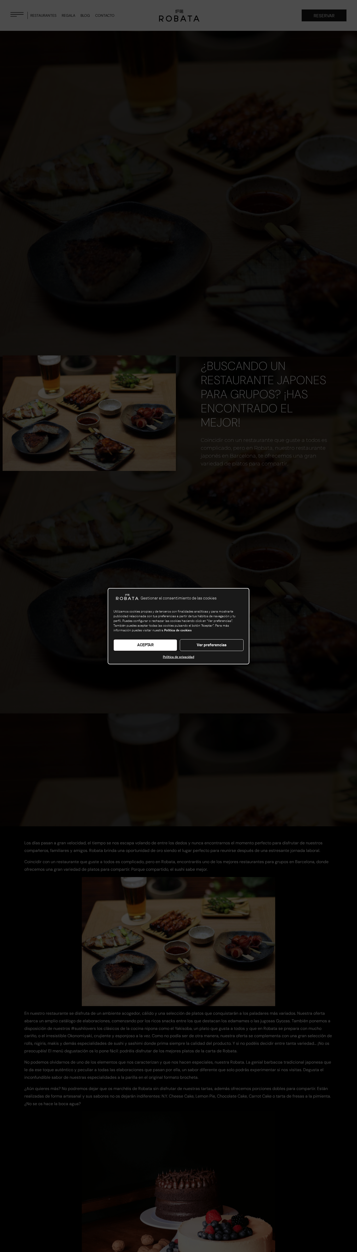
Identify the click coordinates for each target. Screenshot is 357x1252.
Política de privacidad (178, 657)
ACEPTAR (145, 644)
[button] (241, 598)
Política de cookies (178, 630)
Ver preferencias (212, 644)
